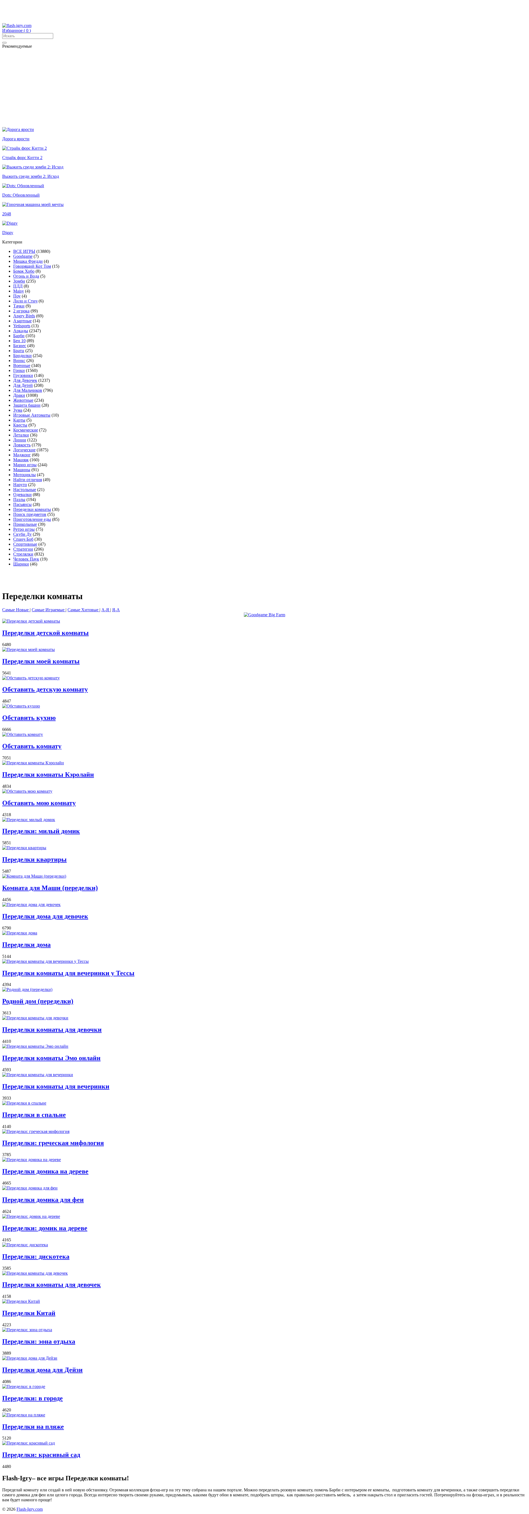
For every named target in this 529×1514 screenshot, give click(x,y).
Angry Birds (24, 315)
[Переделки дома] (19, 933)
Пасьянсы (22, 504)
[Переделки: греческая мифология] (35, 1131)
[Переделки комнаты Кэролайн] (33, 762)
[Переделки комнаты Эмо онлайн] (35, 1046)
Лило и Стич (25, 301)
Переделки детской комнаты (45, 632)
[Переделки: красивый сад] (28, 1443)
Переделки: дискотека (35, 1256)
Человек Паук (26, 559)
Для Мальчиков (27, 390)
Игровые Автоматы (31, 415)
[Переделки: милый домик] (28, 819)
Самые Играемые (49, 609)
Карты (19, 420)
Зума (17, 410)
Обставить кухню (29, 717)
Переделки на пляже (33, 1426)
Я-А (116, 609)
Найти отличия (27, 479)
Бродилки (22, 355)
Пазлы (19, 499)
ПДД (18, 286)
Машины (21, 469)
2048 (6, 213)
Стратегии (23, 549)
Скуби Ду (22, 534)
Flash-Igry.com (30, 1509)
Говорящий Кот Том (32, 266)
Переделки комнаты (32, 509)
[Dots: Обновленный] (23, 185)
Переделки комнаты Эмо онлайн (51, 1058)
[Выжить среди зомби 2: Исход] (32, 167)
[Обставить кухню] (21, 706)
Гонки (19, 370)
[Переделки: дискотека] (25, 1244)
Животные (23, 400)
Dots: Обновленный (21, 195)
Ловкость (22, 445)
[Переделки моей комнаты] (28, 649)
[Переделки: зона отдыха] (27, 1329)
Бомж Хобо (23, 271)
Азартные (22, 320)
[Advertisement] (133, 14)
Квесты (20, 425)
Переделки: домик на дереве (44, 1228)
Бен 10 (19, 340)
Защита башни (27, 405)
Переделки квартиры (34, 859)
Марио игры (25, 464)
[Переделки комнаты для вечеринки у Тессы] (45, 961)
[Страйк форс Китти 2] (24, 148)
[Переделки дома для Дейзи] (29, 1358)
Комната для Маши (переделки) (50, 887)
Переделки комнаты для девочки (52, 1029)
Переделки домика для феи (43, 1199)
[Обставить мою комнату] (27, 791)
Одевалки (22, 494)
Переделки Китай (28, 1313)
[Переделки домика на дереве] (31, 1159)
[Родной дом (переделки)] (27, 989)
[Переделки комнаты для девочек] (35, 1273)
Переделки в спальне (34, 1114)
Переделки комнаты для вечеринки (55, 1086)
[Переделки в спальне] (24, 1103)
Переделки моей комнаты (41, 661)
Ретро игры (24, 529)
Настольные (24, 489)
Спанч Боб (23, 539)
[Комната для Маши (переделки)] (34, 876)
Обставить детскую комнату (45, 689)
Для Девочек (25, 380)
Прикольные (25, 524)
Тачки (19, 306)
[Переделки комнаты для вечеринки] (37, 1074)
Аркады (20, 330)
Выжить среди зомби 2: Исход (30, 176)
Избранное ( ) (16, 30)
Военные (21, 365)
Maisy (18, 291)
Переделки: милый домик (41, 831)
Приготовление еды (32, 519)
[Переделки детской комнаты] (31, 621)
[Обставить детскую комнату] (31, 678)
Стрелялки (23, 554)
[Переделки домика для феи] (30, 1188)
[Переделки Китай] (21, 1301)
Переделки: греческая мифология (53, 1142)
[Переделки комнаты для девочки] (35, 1017)
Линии (19, 440)
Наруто (20, 484)
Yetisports (21, 325)
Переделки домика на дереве (45, 1171)
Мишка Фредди (28, 261)
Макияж (21, 459)
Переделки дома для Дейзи (42, 1369)
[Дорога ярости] (18, 129)
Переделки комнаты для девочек (51, 1284)
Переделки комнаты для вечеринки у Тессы (68, 973)
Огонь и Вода (26, 276)
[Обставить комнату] (22, 734)
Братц (18, 350)
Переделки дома (26, 944)
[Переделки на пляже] (23, 1415)
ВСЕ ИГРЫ (24, 251)
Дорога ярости (15, 138)
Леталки (21, 435)
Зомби (19, 281)
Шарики (21, 564)
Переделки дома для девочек (45, 916)
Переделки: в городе (32, 1398)
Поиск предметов (29, 514)
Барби (19, 335)
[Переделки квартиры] (24, 847)
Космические (25, 430)
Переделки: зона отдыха (38, 1341)
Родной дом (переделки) (37, 1001)
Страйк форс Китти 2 (22, 157)
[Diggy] (10, 223)
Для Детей (23, 385)
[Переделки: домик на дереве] (31, 1216)
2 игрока (21, 311)
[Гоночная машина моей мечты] (33, 204)
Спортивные (25, 544)
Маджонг (22, 454)
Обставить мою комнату (39, 802)
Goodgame (23, 256)
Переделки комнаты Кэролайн (48, 774)
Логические (24, 449)
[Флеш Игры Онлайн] (16, 25)
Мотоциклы (24, 474)
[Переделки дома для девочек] (31, 904)
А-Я (105, 609)
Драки (19, 395)
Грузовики (23, 375)
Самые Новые (16, 609)
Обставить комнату (31, 746)
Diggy (7, 232)
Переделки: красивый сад (41, 1454)
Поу (17, 296)
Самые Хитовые (83, 609)
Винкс (19, 360)
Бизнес (19, 345)
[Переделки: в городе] (23, 1386)
